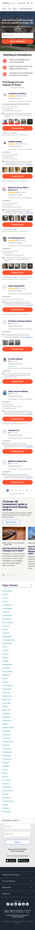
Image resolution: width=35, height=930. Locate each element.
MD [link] (10, 9)
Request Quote (17, 128)
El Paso (5, 777)
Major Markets (10, 585)
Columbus (6, 738)
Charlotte (6, 717)
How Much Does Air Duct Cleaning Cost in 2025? (13, 549)
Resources (6, 887)
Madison (5, 808)
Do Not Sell (19, 911)
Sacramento (7, 615)
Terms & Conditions (18, 917)
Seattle (5, 805)
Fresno (5, 601)
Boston (5, 679)
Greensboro (7, 721)
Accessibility (27, 911)
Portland (5, 745)
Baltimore (6, 675)
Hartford (5, 633)
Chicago (5, 661)
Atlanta (5, 657)
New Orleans (7, 672)
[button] (5, 121)
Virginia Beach (8, 801)
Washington (7, 636)
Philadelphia (7, 752)
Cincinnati (6, 731)
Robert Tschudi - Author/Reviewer (13, 543)
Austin (4, 770)
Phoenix (5, 594)
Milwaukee (6, 812)
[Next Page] (31, 490)
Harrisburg (6, 749)
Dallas (4, 773)
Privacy (6, 911)
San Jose (5, 626)
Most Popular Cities (9, 820)
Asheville (5, 714)
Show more (29, 164)
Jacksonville (7, 643)
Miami (4, 647)
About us (5, 894)
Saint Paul (6, 693)
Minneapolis (7, 689)
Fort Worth (6, 780)
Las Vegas (6, 703)
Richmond (6, 798)
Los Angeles (7, 608)
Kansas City (6, 696)
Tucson (5, 598)
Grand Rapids (7, 686)
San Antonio (7, 787)
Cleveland (6, 735)
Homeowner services (10, 875)
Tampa (5, 654)
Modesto (5, 612)
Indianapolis (7, 665)
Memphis (6, 763)
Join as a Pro (21, 3)
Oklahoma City (8, 742)
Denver (5, 629)
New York (6, 710)
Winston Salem (8, 728)
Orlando (5, 650)
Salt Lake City (7, 791)
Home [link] (4, 9)
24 (27, 490)
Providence (6, 759)
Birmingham (7, 591)
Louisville (6, 668)
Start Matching (17, 41)
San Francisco (7, 622)
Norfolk (5, 794)
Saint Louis (6, 700)
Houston (5, 784)
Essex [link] (15, 9)
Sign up (17, 842)
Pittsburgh (6, 756)
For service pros (8, 881)
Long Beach (7, 605)
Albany (5, 707)
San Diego (6, 619)
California (12, 911)
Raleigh (5, 724)
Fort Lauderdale (8, 640)
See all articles (11, 522)
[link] (17, 97)
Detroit (5, 682)
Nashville (5, 766)
